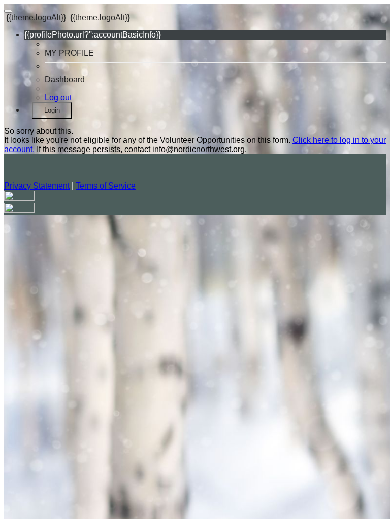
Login (52, 110)
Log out (58, 97)
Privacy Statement (37, 185)
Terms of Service (106, 185)
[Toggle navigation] (8, 11)
